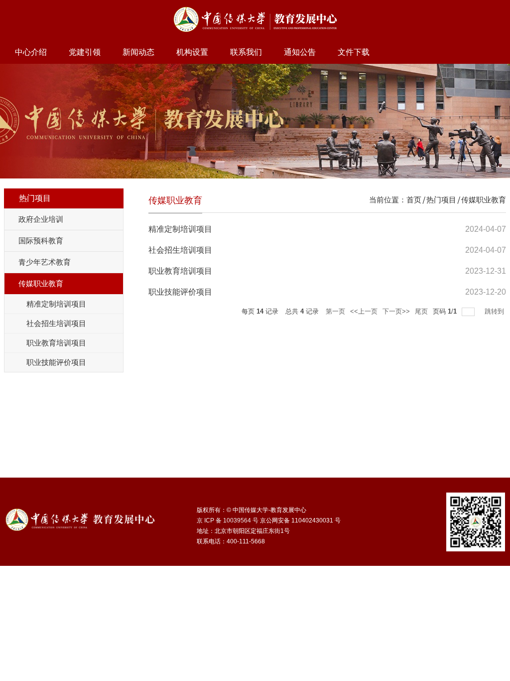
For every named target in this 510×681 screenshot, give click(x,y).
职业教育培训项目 (180, 271)
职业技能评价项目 (180, 292)
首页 (413, 199)
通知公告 (300, 52)
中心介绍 (31, 52)
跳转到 (495, 311)
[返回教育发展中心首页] (255, 8)
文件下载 (354, 52)
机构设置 (192, 52)
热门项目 (441, 199)
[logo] (80, 514)
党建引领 (85, 52)
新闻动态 (138, 52)
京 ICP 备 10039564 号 (227, 520)
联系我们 (246, 52)
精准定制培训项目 (180, 229)
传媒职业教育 (483, 199)
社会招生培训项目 (180, 250)
